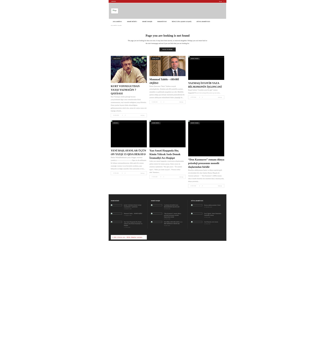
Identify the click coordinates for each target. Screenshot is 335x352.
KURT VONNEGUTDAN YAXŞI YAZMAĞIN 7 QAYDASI (125, 90)
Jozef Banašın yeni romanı (211, 222)
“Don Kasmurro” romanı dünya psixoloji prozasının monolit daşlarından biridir (206, 163)
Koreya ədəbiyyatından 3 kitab (212, 205)
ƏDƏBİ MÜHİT (117, 58)
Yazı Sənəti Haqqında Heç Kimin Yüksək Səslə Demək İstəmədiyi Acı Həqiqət (164, 154)
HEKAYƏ (115, 122)
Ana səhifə (114, 25)
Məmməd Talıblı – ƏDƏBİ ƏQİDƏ (133, 213)
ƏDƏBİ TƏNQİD (194, 58)
